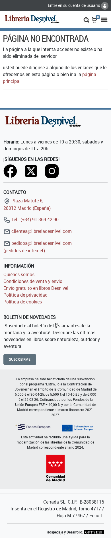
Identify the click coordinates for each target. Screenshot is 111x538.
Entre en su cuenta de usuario (74, 5)
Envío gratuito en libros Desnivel (35, 288)
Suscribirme (19, 359)
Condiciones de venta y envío (32, 281)
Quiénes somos (18, 274)
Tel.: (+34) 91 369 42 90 (34, 219)
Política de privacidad (25, 295)
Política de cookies (22, 302)
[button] (86, 19)
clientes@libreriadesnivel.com (41, 231)
